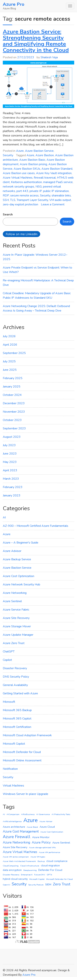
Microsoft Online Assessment (22, 760)
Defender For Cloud (50, 870)
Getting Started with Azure (20, 693)
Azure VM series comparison (16, 856)
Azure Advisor (12, 551)
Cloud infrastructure (29, 865)
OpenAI (6, 884)
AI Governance (43, 814)
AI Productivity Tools (61, 814)
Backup (41, 861)
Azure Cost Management (21, 831)
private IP (36, 191)
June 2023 (10, 454)
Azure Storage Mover (17, 626)
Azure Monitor (41, 837)
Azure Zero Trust (13, 643)
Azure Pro (13, 4)
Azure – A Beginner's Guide (20, 543)
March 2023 (11, 479)
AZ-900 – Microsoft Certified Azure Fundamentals (35, 526)
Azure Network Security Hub (21, 584)
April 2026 (10, 345)
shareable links (61, 195)
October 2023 (12, 420)
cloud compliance (56, 861)
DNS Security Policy (16, 677)
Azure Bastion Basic (32, 160)
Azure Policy (41, 842)
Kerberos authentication (26, 182)
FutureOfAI (39, 874)
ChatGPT (9, 651)
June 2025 (10, 370)
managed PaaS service (58, 182)
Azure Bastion (45, 155)
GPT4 (49, 874)
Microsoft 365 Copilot (17, 719)
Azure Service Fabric (16, 610)
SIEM (48, 884)
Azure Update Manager (18, 635)
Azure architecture (14, 827)
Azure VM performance (49, 852)
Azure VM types (37, 856)
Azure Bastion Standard (56, 169)
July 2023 (9, 445)
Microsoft (9, 702)
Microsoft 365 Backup (17, 710)
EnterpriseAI (27, 874)
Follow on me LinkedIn (21, 234)
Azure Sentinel (12, 601)
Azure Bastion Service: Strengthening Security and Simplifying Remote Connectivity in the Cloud (36, 41)
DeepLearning (30, 870)
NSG (39, 187)
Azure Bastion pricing (33, 164)
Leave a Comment (52, 204)
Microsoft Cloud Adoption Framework (27, 735)
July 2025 (9, 361)
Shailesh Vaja (49, 57)
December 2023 (14, 403)
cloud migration (50, 865)
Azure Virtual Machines (18, 178)
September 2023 (14, 428)
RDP (6, 195)
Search (8, 214)
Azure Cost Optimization (18, 576)
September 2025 (14, 353)
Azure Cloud (47, 827)
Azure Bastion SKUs (27, 169)
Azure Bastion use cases (19, 173)
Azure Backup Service (17, 559)
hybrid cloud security (15, 879)
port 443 (22, 191)
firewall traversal (45, 178)
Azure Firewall (16, 837)
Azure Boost (32, 827)
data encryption (12, 870)
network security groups (18, 187)
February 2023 (12, 487)
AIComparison (13, 814)
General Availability (15, 685)
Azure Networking (15, 593)
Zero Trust (61, 884)
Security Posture (36, 884)
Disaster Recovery (15, 668)
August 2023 (12, 437)
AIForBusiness (28, 814)
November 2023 (14, 412)
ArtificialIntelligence (12, 821)
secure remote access (24, 195)
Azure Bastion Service (39, 151)
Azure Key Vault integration (54, 173)
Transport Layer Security (32, 200)
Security (8, 155)
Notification (10, 769)
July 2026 (9, 336)
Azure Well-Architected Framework (19, 861)
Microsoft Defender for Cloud (22, 752)
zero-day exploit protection (20, 204)
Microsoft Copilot (14, 744)
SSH (6, 200)
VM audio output (60, 200)
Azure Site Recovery (16, 618)
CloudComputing (11, 865)
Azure (20, 151)
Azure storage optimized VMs (42, 847)
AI (4, 517)
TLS (12, 200)
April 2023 (10, 470)
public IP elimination (56, 191)
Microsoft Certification (17, 727)
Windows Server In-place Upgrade (25, 794)
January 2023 (11, 495)
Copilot (7, 660)
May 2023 (10, 462)
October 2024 (12, 395)
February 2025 (12, 378)
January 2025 (11, 387)
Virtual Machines (13, 786)
